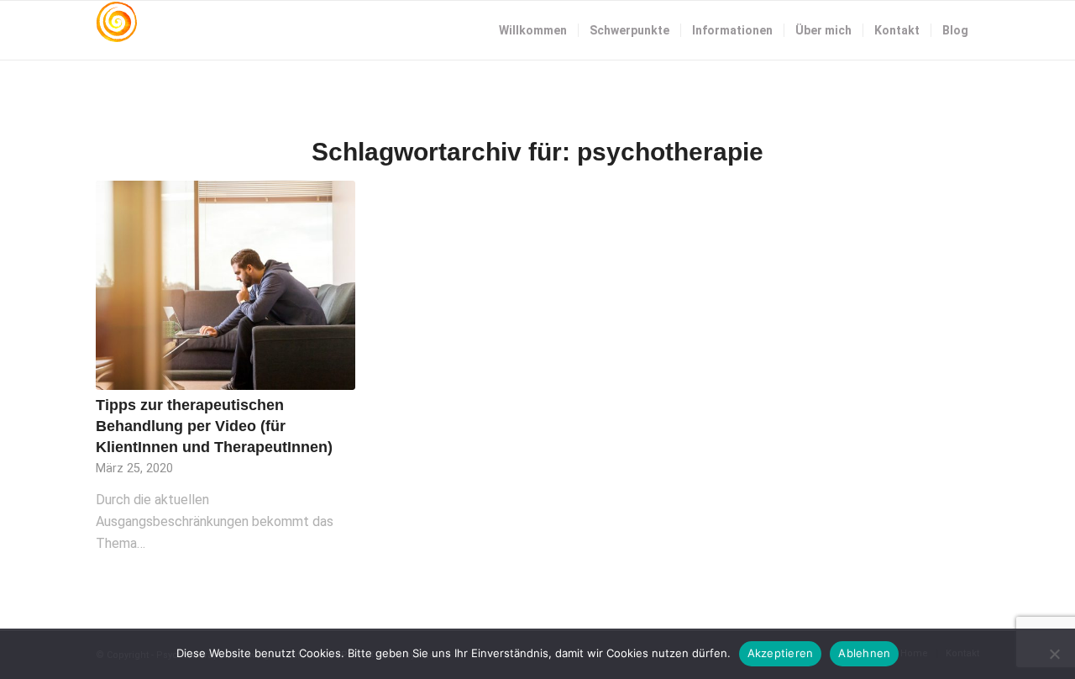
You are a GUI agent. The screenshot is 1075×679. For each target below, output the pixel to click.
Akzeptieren (780, 653)
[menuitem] (533, 30)
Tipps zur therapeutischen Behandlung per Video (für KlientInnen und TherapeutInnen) (214, 426)
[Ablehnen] (1054, 653)
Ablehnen (864, 653)
